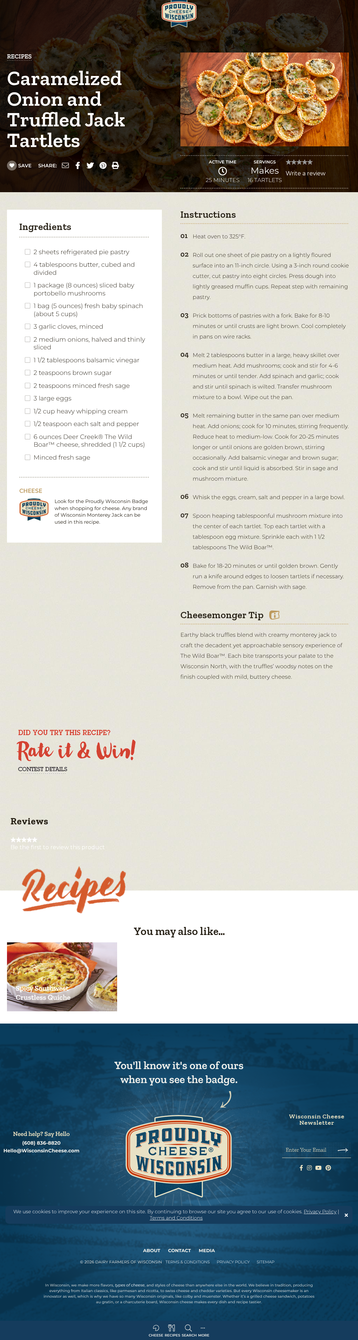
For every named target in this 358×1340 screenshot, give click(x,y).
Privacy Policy (320, 1211)
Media (207, 1251)
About (151, 1251)
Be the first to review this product (57, 847)
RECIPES (19, 56)
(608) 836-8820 (41, 1143)
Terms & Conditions (187, 1261)
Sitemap (265, 1261)
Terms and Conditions (176, 1218)
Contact (179, 1251)
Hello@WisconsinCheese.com (41, 1151)
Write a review (305, 175)
